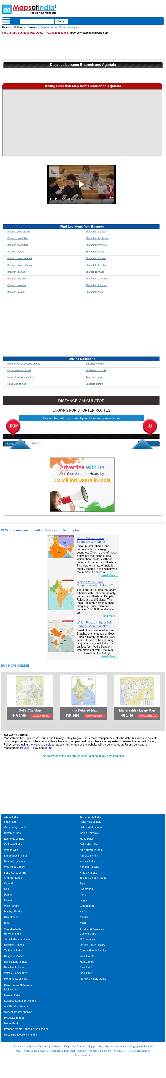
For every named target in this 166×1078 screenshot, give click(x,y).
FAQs (67, 1046)
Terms (48, 747)
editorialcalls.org (65, 755)
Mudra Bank (11, 1023)
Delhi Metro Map (89, 844)
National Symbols (14, 861)
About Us (44, 1050)
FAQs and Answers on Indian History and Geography (40, 530)
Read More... (109, 575)
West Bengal (11, 905)
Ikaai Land (86, 967)
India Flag (10, 821)
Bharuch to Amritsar (96, 258)
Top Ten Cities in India (93, 877)
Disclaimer (56, 1046)
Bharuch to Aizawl (16, 278)
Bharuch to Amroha (96, 265)
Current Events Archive (93, 950)
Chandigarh (87, 905)
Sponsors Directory (38, 1046)
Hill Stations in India (15, 961)
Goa (6, 889)
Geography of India (15, 827)
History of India (13, 833)
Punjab (8, 894)
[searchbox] (37, 21)
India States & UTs (15, 873)
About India (11, 817)
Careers (82, 1050)
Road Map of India (16, 384)
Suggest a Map (96, 1046)
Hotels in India (12, 933)
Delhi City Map (30, 710)
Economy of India (14, 838)
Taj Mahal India (13, 950)
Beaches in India (14, 967)
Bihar (7, 922)
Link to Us (105, 1050)
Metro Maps (87, 838)
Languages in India (15, 855)
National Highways (91, 827)
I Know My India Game (93, 978)
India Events (87, 956)
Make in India (12, 995)
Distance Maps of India (19, 370)
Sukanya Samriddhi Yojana (20, 1000)
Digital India (11, 989)
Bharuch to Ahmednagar (20, 265)
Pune (83, 894)
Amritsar (84, 917)
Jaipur (83, 900)
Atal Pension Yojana (16, 1006)
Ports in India (87, 861)
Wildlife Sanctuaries (15, 973)
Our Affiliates (79, 1046)
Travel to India (12, 929)
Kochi (83, 922)
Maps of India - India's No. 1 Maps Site (6, 8)
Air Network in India (96, 370)
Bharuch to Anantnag (96, 285)
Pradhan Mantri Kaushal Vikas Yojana (26, 1029)
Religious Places (14, 956)
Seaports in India (94, 384)
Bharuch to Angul (94, 292)
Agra (82, 883)
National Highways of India (21, 377)
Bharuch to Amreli (95, 251)
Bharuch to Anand (95, 271)
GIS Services (87, 939)
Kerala (8, 900)
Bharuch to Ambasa (96, 231)
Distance (32, 27)
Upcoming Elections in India (20, 1034)
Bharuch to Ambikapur (97, 238)
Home (5, 27)
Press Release (119, 1050)
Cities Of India (88, 873)
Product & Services (92, 929)
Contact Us (57, 1050)
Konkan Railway (89, 866)
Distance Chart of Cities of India (23, 363)
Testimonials (20, 1046)
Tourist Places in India (17, 939)
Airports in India (94, 377)
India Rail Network (95, 363)
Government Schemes (18, 985)
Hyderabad (86, 889)
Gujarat (8, 883)
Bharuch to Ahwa (16, 271)
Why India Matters (14, 866)
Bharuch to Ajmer (16, 292)
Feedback (70, 1050)
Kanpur (84, 911)
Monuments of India (15, 978)
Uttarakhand (11, 917)
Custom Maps (88, 933)
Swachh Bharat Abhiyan (18, 1012)
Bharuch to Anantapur (97, 278)
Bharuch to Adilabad (17, 238)
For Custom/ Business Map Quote (22, 32)
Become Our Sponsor (117, 1046)
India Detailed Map (83, 710)
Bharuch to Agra (15, 251)
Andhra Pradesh (13, 877)
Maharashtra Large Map (137, 710)
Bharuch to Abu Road (18, 231)
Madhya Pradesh (14, 911)
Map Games (87, 961)
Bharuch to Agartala (17, 245)
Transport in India (90, 817)
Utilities (18, 27)
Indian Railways (89, 833)
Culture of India (13, 844)
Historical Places (14, 944)
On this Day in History (92, 944)
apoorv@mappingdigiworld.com (89, 32)
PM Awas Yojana (14, 1017)
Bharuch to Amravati (96, 245)
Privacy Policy (29, 747)
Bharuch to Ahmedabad (19, 258)
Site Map (92, 1050)
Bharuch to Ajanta (16, 285)
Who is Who (11, 850)
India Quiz (86, 973)
